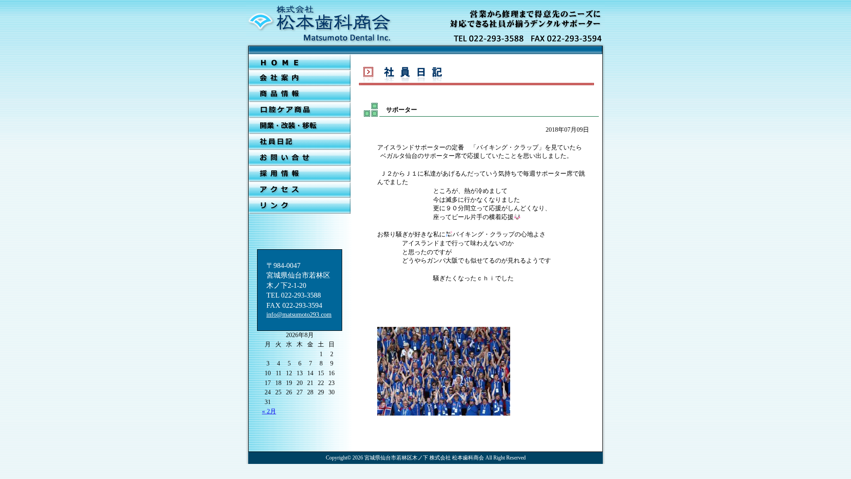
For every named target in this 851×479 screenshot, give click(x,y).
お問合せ (300, 158)
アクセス (300, 190)
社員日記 (300, 142)
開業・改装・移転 (300, 126)
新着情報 (300, 94)
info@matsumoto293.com (299, 314)
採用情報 (300, 174)
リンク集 (300, 206)
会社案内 (300, 78)
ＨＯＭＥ (300, 62)
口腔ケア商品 (300, 110)
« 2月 (269, 411)
